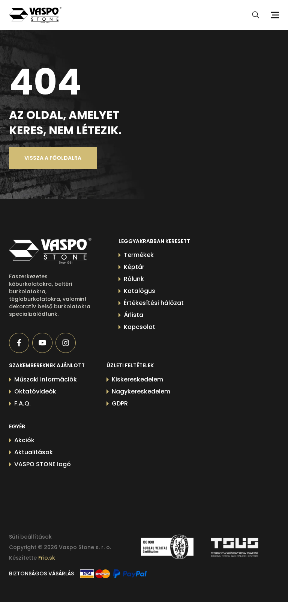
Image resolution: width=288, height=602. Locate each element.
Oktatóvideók (35, 391)
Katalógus (139, 291)
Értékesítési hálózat (154, 303)
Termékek (139, 255)
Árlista (133, 315)
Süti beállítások (30, 536)
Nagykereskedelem (141, 391)
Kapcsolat (139, 327)
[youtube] (42, 343)
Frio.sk (46, 557)
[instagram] (66, 343)
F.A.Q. (22, 403)
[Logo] (35, 15)
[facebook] (19, 343)
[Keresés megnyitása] (256, 15)
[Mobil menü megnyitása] (273, 15)
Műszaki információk (45, 379)
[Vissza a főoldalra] (50, 251)
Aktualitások (33, 452)
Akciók (24, 440)
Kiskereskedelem (137, 379)
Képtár (134, 267)
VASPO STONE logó (42, 464)
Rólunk (134, 279)
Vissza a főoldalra (52, 158)
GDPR (120, 403)
